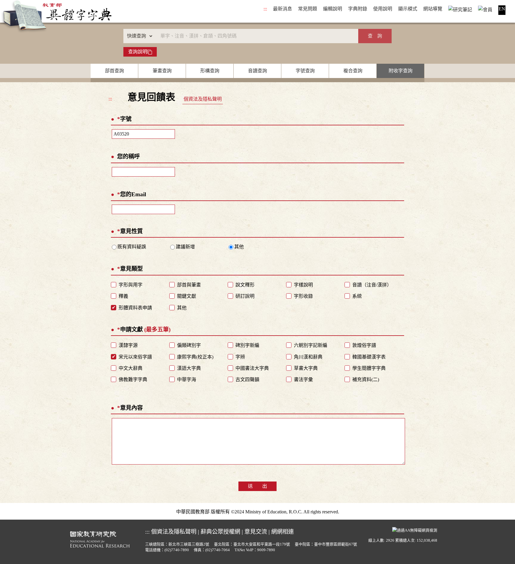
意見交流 (255, 532)
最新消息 (282, 8)
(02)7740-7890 (177, 550)
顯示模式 (407, 8)
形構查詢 (209, 70)
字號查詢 (305, 70)
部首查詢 (114, 70)
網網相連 (282, 532)
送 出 (257, 486)
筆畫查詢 (162, 70)
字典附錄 (357, 8)
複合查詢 (352, 70)
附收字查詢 (400, 70)
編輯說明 (332, 8)
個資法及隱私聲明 (203, 99)
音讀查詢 (257, 70)
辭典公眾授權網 (220, 532)
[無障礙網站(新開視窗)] (414, 530)
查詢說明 (137, 51)
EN (502, 8)
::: (265, 8)
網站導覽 (432, 8)
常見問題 (307, 8)
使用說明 (382, 8)
